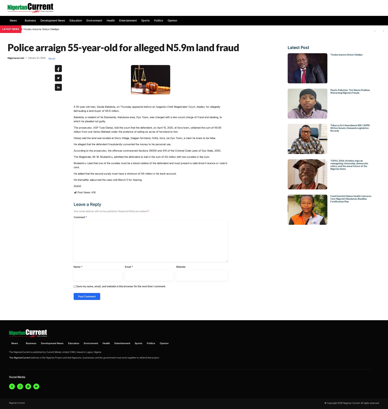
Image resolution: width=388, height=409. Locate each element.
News (13, 20)
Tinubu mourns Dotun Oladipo (346, 54)
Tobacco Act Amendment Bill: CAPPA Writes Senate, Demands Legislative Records (350, 128)
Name (78, 266)
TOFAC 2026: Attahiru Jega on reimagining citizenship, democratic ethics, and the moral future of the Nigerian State (349, 164)
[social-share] (58, 68)
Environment (94, 20)
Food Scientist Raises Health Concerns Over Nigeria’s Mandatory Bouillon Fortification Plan (350, 199)
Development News (52, 20)
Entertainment (128, 20)
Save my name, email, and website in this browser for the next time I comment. (121, 286)
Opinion (172, 20)
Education (76, 20)
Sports (145, 20)
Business (30, 20)
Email (129, 266)
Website (181, 266)
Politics (158, 20)
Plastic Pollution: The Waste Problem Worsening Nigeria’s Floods (61, 29)
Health (111, 20)
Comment (80, 217)
